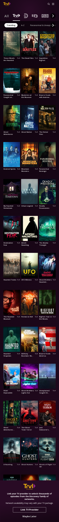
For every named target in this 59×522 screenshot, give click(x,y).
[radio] (6, 16)
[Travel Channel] (7, 4)
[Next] (53, 16)
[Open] (53, 4)
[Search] (47, 4)
